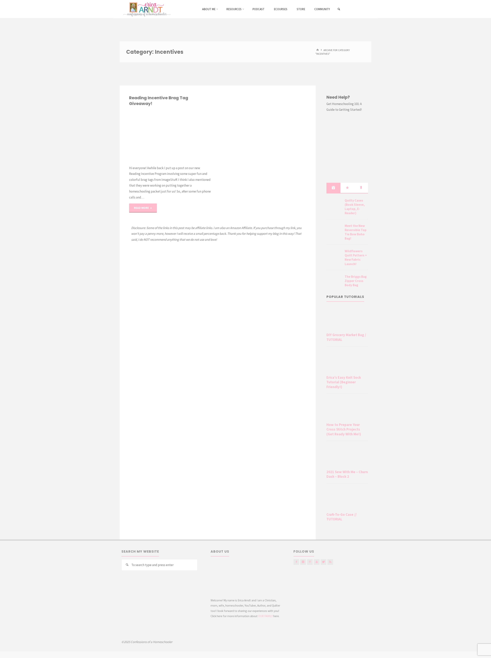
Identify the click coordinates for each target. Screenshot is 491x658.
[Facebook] (296, 562)
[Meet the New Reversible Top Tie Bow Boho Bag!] (334, 230)
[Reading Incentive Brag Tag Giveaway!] (190, 136)
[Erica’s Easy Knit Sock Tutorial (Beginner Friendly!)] (347, 361)
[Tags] (361, 188)
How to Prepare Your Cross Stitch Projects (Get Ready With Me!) (343, 429)
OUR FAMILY (265, 616)
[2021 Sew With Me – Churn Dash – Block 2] (347, 456)
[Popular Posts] (347, 188)
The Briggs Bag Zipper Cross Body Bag (356, 280)
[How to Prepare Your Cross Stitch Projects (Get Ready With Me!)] (347, 409)
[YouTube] (316, 562)
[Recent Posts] (333, 188)
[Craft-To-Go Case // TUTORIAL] (347, 498)
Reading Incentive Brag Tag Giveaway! (158, 101)
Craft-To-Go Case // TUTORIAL (341, 516)
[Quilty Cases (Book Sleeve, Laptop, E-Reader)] (334, 205)
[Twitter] (323, 562)
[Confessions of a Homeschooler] (146, 9)
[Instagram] (303, 562)
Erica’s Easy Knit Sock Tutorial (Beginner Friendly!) (343, 382)
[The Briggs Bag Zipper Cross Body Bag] (334, 281)
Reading (131, 126)
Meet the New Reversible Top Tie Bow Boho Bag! (356, 232)
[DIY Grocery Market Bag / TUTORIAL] (347, 319)
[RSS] (330, 562)
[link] (339, 9)
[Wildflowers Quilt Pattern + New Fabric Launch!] (334, 255)
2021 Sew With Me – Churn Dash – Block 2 (347, 474)
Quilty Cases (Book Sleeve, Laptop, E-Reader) (355, 206)
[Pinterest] (310, 562)
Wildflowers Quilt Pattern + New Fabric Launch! (356, 257)
